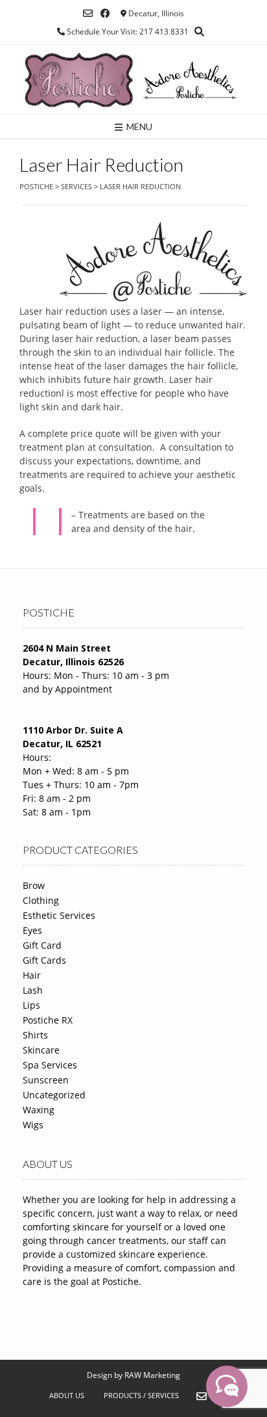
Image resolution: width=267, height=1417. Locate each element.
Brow (34, 885)
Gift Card (42, 945)
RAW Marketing (152, 1375)
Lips (31, 1005)
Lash (33, 990)
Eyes (32, 930)
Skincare (41, 1050)
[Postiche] (133, 79)
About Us (66, 1395)
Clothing (41, 900)
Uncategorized (54, 1095)
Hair (32, 975)
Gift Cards (44, 960)
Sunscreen (46, 1080)
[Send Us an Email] (88, 13)
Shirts (35, 1035)
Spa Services (50, 1065)
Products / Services (141, 1395)
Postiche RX (48, 1020)
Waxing (38, 1110)
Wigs (33, 1125)
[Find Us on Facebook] (105, 13)
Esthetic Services (59, 915)
